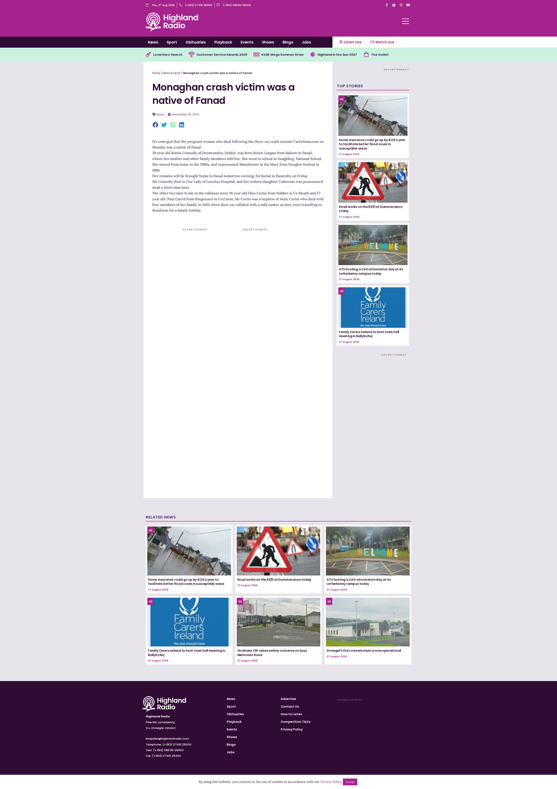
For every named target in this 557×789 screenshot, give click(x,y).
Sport (172, 42)
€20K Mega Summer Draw (282, 54)
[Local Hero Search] (148, 54)
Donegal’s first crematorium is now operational (364, 650)
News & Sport (172, 73)
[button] (155, 125)
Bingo (288, 42)
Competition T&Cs (295, 722)
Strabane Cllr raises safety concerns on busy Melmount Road (272, 652)
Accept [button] (350, 782)
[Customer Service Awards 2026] (191, 54)
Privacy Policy (292, 729)
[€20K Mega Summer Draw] (256, 54)
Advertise (288, 699)
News (153, 42)
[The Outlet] (366, 54)
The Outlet (380, 54)
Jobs (306, 42)
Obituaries (196, 42)
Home (156, 73)
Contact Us (290, 706)
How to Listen (291, 714)
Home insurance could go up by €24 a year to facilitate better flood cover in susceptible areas (372, 144)
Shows (268, 42)
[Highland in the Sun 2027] (312, 54)
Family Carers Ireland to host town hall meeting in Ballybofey (369, 334)
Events (247, 42)
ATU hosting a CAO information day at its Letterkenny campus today (371, 271)
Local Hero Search (168, 54)
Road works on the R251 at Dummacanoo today (371, 209)
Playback (223, 42)
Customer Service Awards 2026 (221, 54)
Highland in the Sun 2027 (337, 54)
